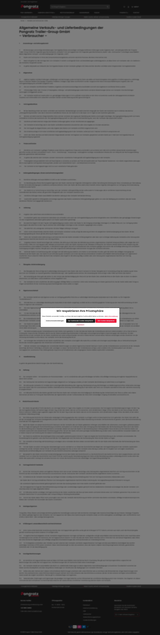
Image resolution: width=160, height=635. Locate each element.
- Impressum (80, 325)
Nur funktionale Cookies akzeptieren (80, 321)
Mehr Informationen (111, 316)
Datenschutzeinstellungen (55, 321)
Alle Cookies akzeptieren (106, 321)
